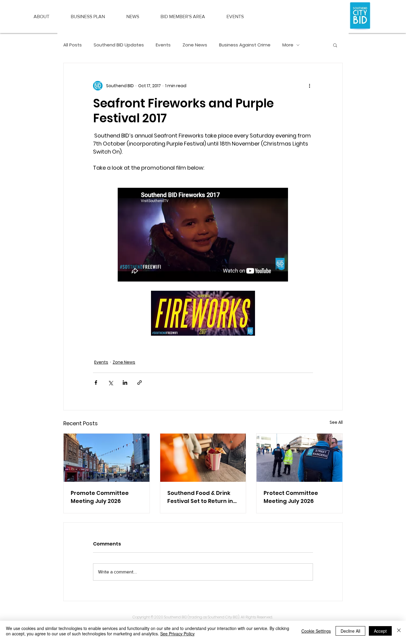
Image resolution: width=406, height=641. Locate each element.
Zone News (194, 45)
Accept (380, 631)
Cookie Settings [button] (316, 631)
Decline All (350, 631)
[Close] (398, 631)
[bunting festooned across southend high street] (107, 458)
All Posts (72, 45)
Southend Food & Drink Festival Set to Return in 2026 (200, 497)
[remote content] (203, 235)
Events (163, 45)
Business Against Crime (244, 45)
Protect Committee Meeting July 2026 (291, 497)
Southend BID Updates (119, 45)
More (287, 45)
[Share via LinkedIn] (125, 382)
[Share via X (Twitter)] (110, 382)
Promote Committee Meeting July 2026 (100, 497)
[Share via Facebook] (96, 382)
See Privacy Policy (177, 634)
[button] (41, 16)
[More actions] (309, 85)
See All (336, 422)
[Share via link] (139, 382)
